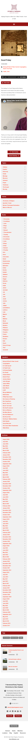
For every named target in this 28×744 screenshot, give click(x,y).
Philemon (5, 327)
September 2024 (7, 490)
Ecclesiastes (6, 263)
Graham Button (6, 374)
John (8, 71)
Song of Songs (7, 345)
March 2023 (6, 530)
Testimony (5, 185)
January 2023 (6, 534)
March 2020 (6, 610)
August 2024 (6, 492)
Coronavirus (6, 637)
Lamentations (6, 307)
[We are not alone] (5, 669)
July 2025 (5, 468)
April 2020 (5, 607)
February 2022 (6, 559)
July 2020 (5, 601)
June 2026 (5, 444)
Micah (4, 321)
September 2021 (7, 570)
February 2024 (6, 506)
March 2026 (6, 450)
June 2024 (5, 497)
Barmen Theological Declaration (11, 205)
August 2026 (6, 439)
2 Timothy (5, 250)
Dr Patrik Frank (6, 368)
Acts (4, 252)
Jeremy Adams (7, 379)
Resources (23, 733)
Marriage (5, 176)
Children (5, 167)
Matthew (5, 318)
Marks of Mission (7, 207)
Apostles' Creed (7, 203)
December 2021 (7, 563)
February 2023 (6, 532)
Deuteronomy (6, 261)
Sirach (4, 343)
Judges (5, 305)
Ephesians (5, 265)
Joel (4, 294)
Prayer (4, 182)
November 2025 (7, 459)
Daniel (4, 259)
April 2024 (5, 501)
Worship (5, 189)
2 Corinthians (6, 239)
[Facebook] (7, 711)
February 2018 (6, 623)
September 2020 (7, 596)
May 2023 (5, 525)
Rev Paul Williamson (8, 414)
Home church (14, 637)
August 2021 (6, 572)
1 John (4, 223)
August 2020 (6, 599)
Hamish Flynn (6, 377)
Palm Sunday (14, 152)
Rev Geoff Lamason (8, 408)
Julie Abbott (6, 385)
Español (5, 169)
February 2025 (6, 479)
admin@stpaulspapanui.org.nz (15, 707)
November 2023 (7, 512)
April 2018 (5, 619)
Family (4, 173)
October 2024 (6, 488)
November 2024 (7, 486)
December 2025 (7, 457)
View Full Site (14, 726)
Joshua (5, 301)
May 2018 (5, 616)
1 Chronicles (6, 219)
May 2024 (5, 499)
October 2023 (6, 514)
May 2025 (5, 472)
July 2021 (5, 574)
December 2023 (7, 510)
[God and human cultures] (5, 661)
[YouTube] (15, 711)
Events (14, 730)
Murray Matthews (7, 392)
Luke (4, 312)
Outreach (5, 180)
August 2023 (6, 519)
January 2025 (6, 481)
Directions (18, 715)
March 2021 (6, 583)
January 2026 (6, 455)
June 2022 (5, 550)
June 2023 (5, 523)
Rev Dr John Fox (7, 403)
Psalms (5, 334)
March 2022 (6, 556)
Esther (4, 267)
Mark (4, 316)
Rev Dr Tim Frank (7, 68)
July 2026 (5, 441)
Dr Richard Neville (7, 370)
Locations (4, 733)
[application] (14, 77)
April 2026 (5, 448)
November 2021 (7, 565)
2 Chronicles (6, 236)
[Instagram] (18, 711)
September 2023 (7, 517)
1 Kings (5, 225)
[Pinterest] (20, 711)
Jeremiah (5, 290)
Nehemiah (5, 323)
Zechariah (5, 349)
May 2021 (5, 579)
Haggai (4, 279)
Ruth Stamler (6, 421)
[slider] (24, 77)
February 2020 (6, 612)
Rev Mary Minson (7, 412)
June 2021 (5, 576)
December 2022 (7, 537)
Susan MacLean (7, 423)
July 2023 (5, 521)
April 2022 (5, 554)
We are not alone (13, 666)
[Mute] (21, 77)
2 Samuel (5, 247)
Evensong (5, 171)
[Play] (3, 77)
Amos (4, 254)
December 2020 (7, 590)
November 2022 (7, 539)
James (4, 287)
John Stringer (6, 381)
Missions (5, 178)
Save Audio (7, 82)
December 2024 (7, 483)
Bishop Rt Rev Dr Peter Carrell (11, 67)
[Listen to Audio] (17, 654)
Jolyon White (6, 383)
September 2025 (7, 463)
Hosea (4, 283)
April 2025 (5, 475)
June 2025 (5, 470)
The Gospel (6, 187)
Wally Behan (6, 428)
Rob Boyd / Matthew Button (10, 419)
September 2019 (7, 614)
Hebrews (5, 281)
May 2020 (5, 605)
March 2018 (6, 621)
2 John (4, 241)
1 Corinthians (6, 221)
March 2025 (6, 477)
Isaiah (4, 71)
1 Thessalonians (7, 232)
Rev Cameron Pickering (9, 399)
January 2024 (6, 508)
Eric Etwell (5, 372)
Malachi (5, 314)
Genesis (5, 276)
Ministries (20, 730)
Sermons (7, 730)
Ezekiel (5, 272)
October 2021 (6, 568)
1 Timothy (5, 234)
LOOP (4, 390)
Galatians (5, 274)
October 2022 (6, 541)
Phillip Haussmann (7, 396)
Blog (10, 733)
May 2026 (5, 446)
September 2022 (7, 543)
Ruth (4, 341)
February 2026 (6, 452)
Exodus (5, 270)
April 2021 (5, 581)
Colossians (6, 256)
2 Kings (5, 243)
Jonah (4, 298)
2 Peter (5, 245)
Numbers (5, 325)
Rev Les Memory (7, 410)
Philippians (5, 330)
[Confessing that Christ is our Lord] (5, 652)
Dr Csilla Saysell (7, 365)
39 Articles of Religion (8, 200)
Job (4, 292)
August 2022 (6, 545)
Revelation (5, 336)
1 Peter (5, 228)
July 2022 (5, 548)
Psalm (20, 637)
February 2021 (6, 585)
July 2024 (5, 494)
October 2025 (6, 461)
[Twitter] (10, 711)
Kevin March (6, 388)
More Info (9, 715)
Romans (5, 338)
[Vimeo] (12, 711)
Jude (4, 303)
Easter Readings (13, 155)
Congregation (22, 67)
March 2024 (6, 503)
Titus (4, 347)
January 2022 (6, 561)
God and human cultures (15, 659)
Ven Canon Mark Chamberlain (10, 425)
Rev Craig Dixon (7, 401)
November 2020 (7, 592)
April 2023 (5, 528)
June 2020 (5, 603)
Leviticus (5, 310)
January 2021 (6, 588)
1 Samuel (5, 230)
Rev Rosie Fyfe (7, 416)
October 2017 (6, 625)
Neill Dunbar (6, 394)
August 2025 (6, 466)
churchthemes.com (14, 739)
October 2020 (6, 594)
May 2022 (5, 552)
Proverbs (5, 332)
